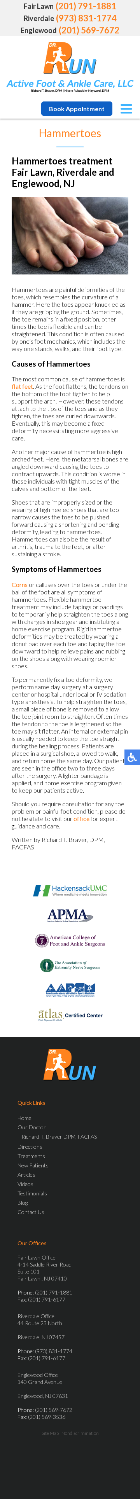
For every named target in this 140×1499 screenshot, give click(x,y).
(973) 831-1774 (86, 18)
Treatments (31, 1156)
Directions (30, 1146)
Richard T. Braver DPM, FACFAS (59, 1136)
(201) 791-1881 (86, 6)
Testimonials (32, 1193)
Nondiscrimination (80, 1433)
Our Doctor (32, 1127)
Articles (26, 1174)
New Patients (33, 1165)
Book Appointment (77, 108)
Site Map (50, 1433)
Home (25, 1118)
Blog (23, 1202)
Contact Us (31, 1212)
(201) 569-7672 (89, 30)
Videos (25, 1184)
